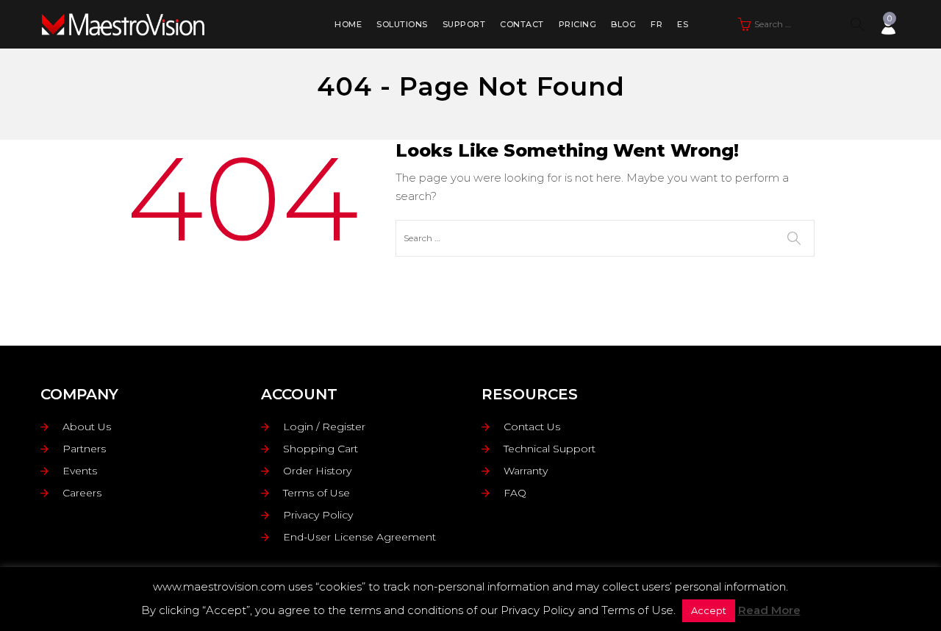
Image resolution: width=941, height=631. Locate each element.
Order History (317, 470)
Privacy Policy (318, 514)
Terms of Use (316, 492)
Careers (81, 492)
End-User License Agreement (359, 536)
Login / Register (324, 426)
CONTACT (522, 24)
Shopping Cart (320, 448)
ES (682, 24)
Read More (769, 610)
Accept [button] (708, 610)
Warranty (526, 470)
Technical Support (549, 448)
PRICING (578, 24)
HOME (348, 24)
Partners (84, 448)
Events (79, 470)
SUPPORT (464, 24)
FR (656, 24)
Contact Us (532, 426)
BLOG (623, 24)
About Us (86, 426)
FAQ (515, 492)
